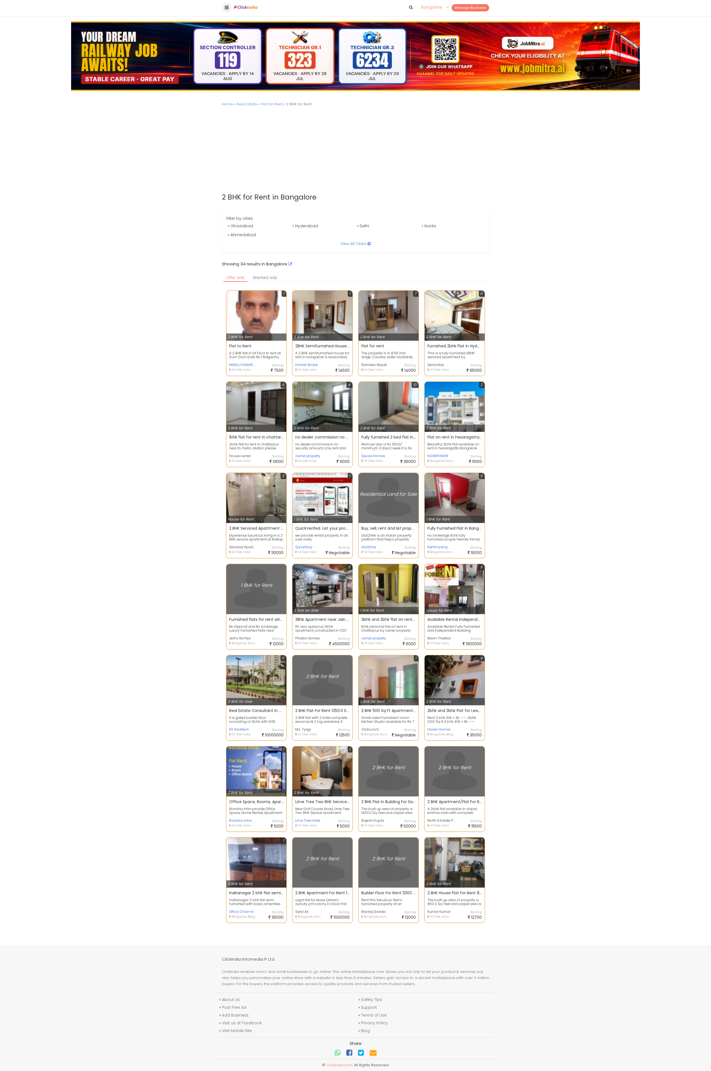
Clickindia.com (339, 1065)
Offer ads (235, 277)
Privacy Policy (374, 1023)
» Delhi (363, 226)
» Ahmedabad (242, 235)
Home (227, 104)
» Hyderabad (305, 226)
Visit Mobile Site (237, 1030)
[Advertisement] (355, 150)
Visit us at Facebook (242, 1023)
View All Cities (353, 243)
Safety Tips (371, 999)
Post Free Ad (234, 1007)
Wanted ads (265, 277)
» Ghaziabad (240, 226)
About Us (231, 999)
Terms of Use (374, 1015)
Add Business (235, 1015)
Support (369, 1007)
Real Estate (247, 104)
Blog (365, 1030)
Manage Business (470, 7)
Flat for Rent (271, 104)
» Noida (429, 226)
